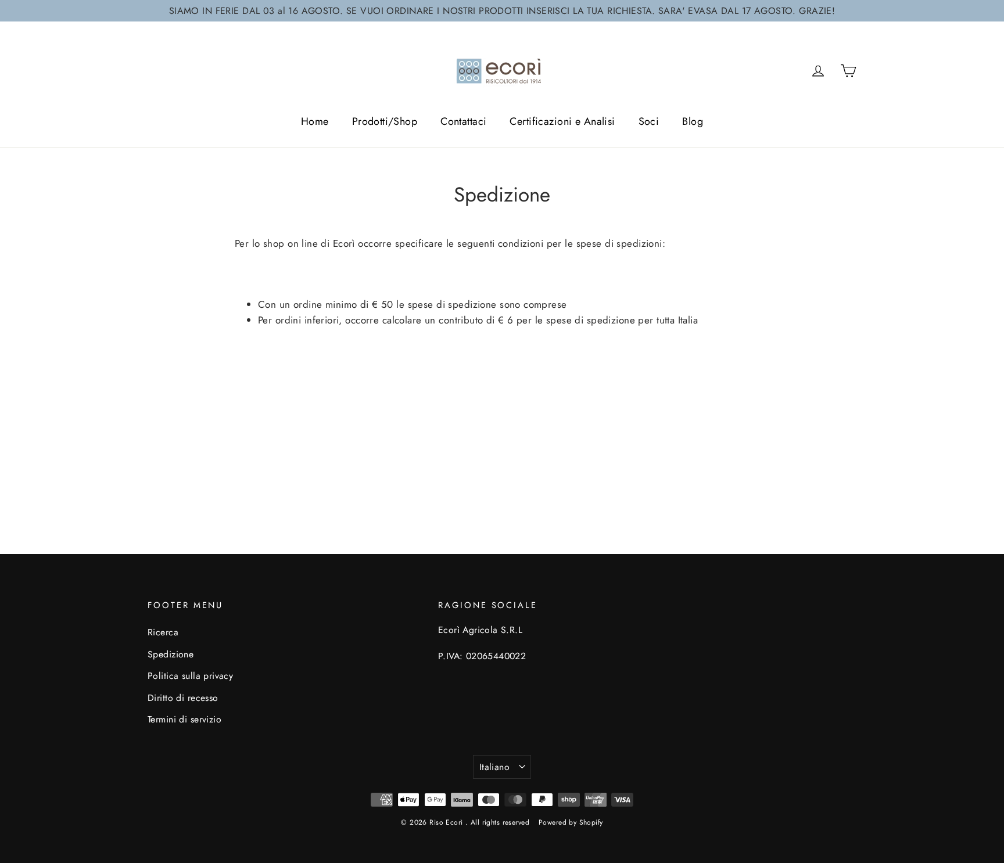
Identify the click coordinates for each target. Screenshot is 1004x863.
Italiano (494, 767)
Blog (692, 121)
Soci (649, 121)
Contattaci (463, 121)
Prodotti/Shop (385, 121)
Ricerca (163, 632)
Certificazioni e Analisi (562, 121)
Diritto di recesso (183, 697)
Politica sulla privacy (190, 675)
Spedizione (170, 654)
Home (315, 121)
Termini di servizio (184, 719)
